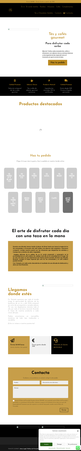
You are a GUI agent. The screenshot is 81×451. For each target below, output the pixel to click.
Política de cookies (52, 448)
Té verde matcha (32, 7)
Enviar (64, 410)
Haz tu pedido (58, 62)
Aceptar (46, 444)
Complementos (67, 7)
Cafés (58, 7)
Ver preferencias (72, 444)
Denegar (59, 444)
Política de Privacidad (60, 448)
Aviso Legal (68, 448)
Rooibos (43, 7)
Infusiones (50, 7)
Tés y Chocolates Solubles (43, 13)
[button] (78, 431)
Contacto (58, 13)
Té (22, 7)
